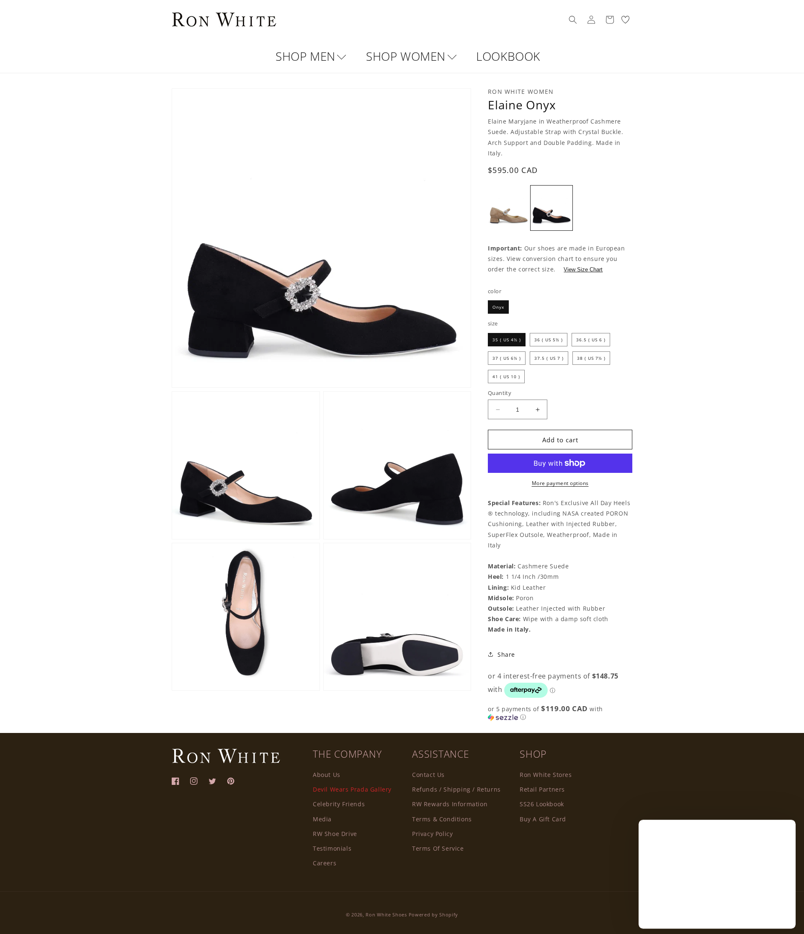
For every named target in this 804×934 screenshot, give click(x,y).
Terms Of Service (438, 848)
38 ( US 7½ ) (591, 358)
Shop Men (307, 56)
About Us (326, 774)
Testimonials (332, 848)
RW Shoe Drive (335, 833)
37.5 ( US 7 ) (549, 358)
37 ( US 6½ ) (506, 358)
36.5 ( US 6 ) (591, 340)
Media (322, 819)
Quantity (499, 393)
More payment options (560, 483)
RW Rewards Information (449, 804)
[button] (573, 19)
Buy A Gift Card (543, 819)
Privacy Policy (432, 833)
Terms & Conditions (442, 819)
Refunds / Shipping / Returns (456, 789)
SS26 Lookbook (542, 804)
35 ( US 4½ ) (506, 340)
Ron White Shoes (387, 914)
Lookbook (508, 56)
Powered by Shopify (434, 914)
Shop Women (407, 56)
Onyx (498, 307)
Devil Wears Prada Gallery (352, 789)
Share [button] (506, 654)
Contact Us (428, 774)
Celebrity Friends (339, 804)
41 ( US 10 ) (506, 376)
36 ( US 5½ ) (548, 340)
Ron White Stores (546, 774)
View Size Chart (583, 269)
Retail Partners (542, 789)
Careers (324, 863)
